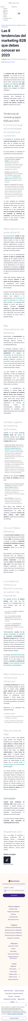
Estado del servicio (13, 979)
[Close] (25, 1005)
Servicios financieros (13, 954)
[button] (19, 969)
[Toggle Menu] (19, 13)
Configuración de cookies (10, 999)
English (5, 8)
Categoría (19, 25)
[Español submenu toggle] (16, 1002)
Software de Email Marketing (13, 927)
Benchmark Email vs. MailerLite (13, 935)
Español (2, 6)
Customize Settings (14, 1018)
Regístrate (14, 6)
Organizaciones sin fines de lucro (13, 957)
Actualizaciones (13, 917)
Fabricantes (13, 951)
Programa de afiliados (13, 911)
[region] (14, 1012)
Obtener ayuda (13, 974)
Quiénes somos (13, 909)
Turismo (13, 948)
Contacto (13, 914)
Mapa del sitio (21, 999)
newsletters (21, 205)
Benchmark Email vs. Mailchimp (13, 930)
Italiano (5, 16)
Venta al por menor (13, 946)
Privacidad (17, 996)
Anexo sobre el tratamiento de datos (14, 993)
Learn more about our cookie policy (15, 1014)
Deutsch (5, 10)
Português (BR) (7, 18)
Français (5, 20)
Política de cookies (8, 990)
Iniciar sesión (12, 969)
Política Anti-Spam (19, 990)
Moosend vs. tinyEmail (13, 938)
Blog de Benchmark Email (8, 25)
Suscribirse (14, 895)
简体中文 (5, 13)
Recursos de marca (13, 919)
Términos (10, 996)
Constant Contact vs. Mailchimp (13, 932)
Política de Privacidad (19, 890)
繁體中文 (5, 11)
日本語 (5, 15)
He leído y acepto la (15, 890)
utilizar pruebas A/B (10, 487)
